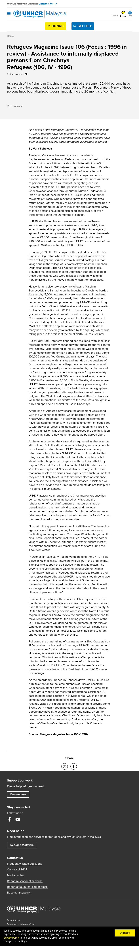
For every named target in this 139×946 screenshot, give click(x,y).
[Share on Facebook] (73, 766)
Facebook (9, 819)
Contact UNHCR (17, 870)
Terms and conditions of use (21, 924)
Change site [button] (46, 3)
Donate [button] (123, 16)
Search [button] (115, 15)
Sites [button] (130, 15)
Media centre (15, 875)
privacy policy (11, 938)
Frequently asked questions (24, 864)
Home (10, 36)
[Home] (25, 14)
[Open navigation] (8, 14)
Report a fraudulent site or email (27, 887)
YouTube (17, 819)
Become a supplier (19, 893)
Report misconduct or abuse (25, 881)
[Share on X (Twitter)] (64, 766)
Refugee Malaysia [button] (23, 845)
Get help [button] (85, 25)
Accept (125, 932)
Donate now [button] (18, 794)
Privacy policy (13, 920)
